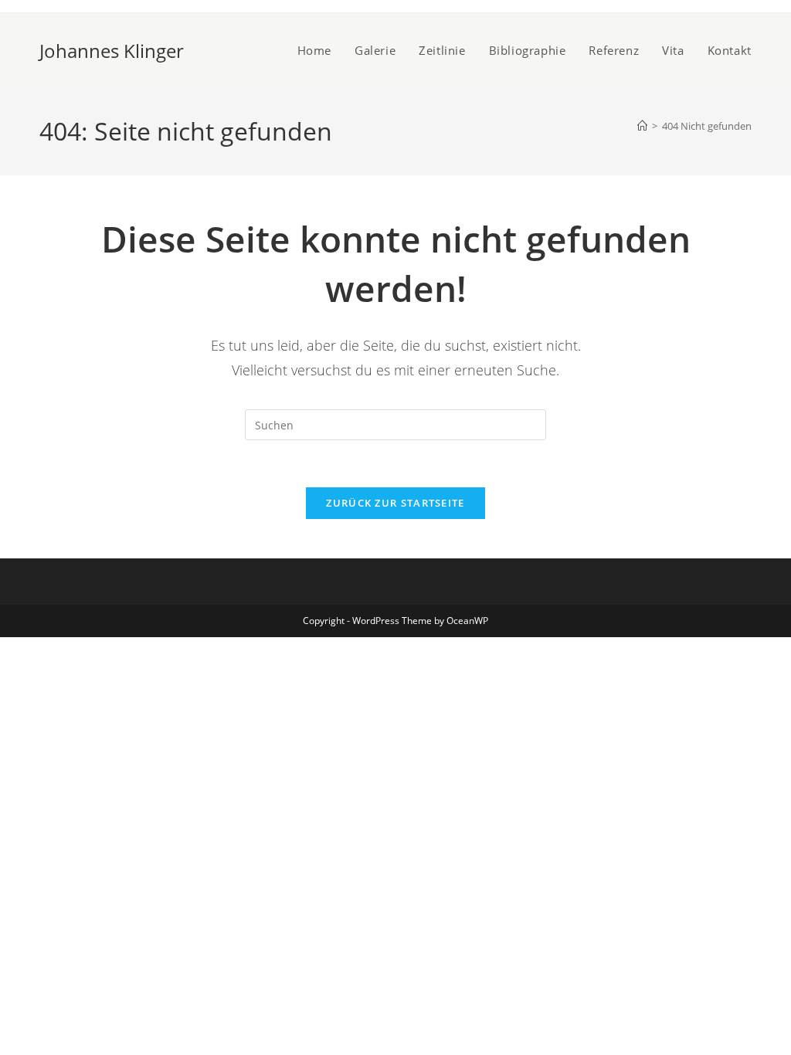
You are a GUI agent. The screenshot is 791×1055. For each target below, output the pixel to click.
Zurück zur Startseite (395, 503)
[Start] (642, 126)
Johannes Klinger (111, 50)
